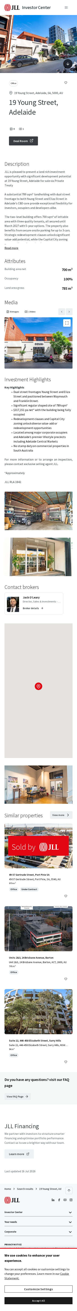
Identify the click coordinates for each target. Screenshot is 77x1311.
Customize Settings (38, 1289)
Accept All (38, 1300)
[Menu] (66, 7)
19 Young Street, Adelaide (53, 1189)
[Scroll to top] (69, 1190)
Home (7, 1189)
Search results (25, 1189)
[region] (38, 1279)
